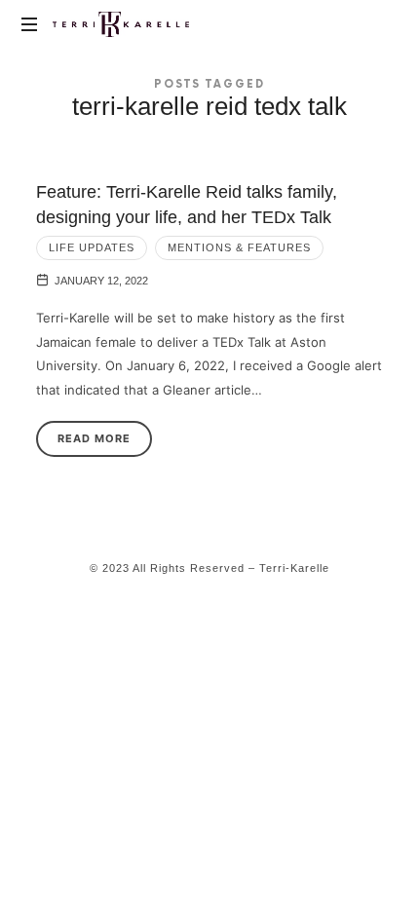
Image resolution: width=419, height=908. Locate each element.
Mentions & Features (239, 247)
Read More (94, 438)
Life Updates (91, 247)
